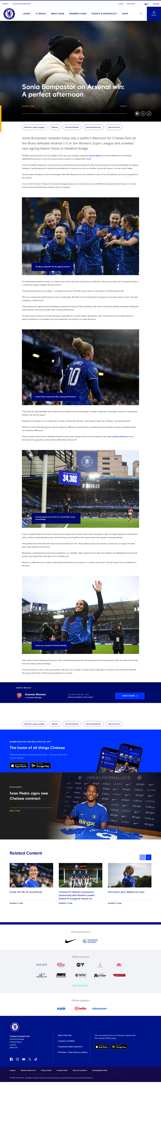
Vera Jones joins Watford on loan (126, 892)
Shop (125, 14)
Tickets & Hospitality (104, 14)
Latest (26, 14)
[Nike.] (147, 4)
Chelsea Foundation (21, 4)
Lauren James (95, 156)
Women (55, 127)
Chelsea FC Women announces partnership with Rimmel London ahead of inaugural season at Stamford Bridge (77, 897)
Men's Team (57, 14)
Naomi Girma (114, 127)
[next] (148, 857)
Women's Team (77, 14)
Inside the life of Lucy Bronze (26, 892)
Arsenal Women (72, 127)
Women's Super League (34, 127)
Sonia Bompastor (93, 127)
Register (131, 4)
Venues (5, 4)
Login (120, 4)
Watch (42, 14)
